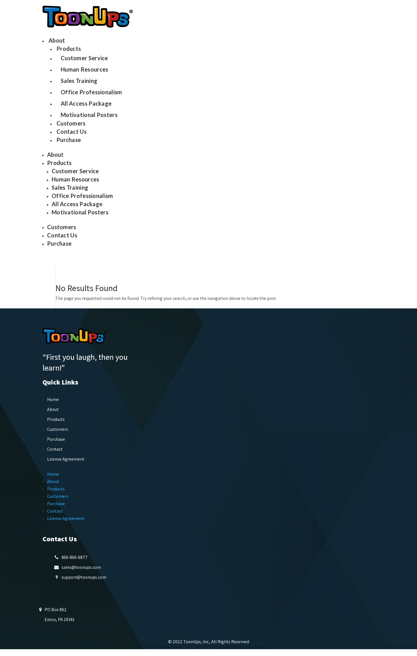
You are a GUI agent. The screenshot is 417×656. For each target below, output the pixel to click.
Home (53, 399)
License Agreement (65, 459)
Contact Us (71, 131)
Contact (54, 449)
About (57, 40)
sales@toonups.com (81, 567)
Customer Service (84, 58)
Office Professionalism (91, 92)
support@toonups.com (84, 577)
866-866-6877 (75, 557)
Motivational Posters (89, 114)
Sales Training (79, 80)
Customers (71, 123)
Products (68, 48)
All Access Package (86, 103)
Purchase (68, 139)
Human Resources (84, 69)
